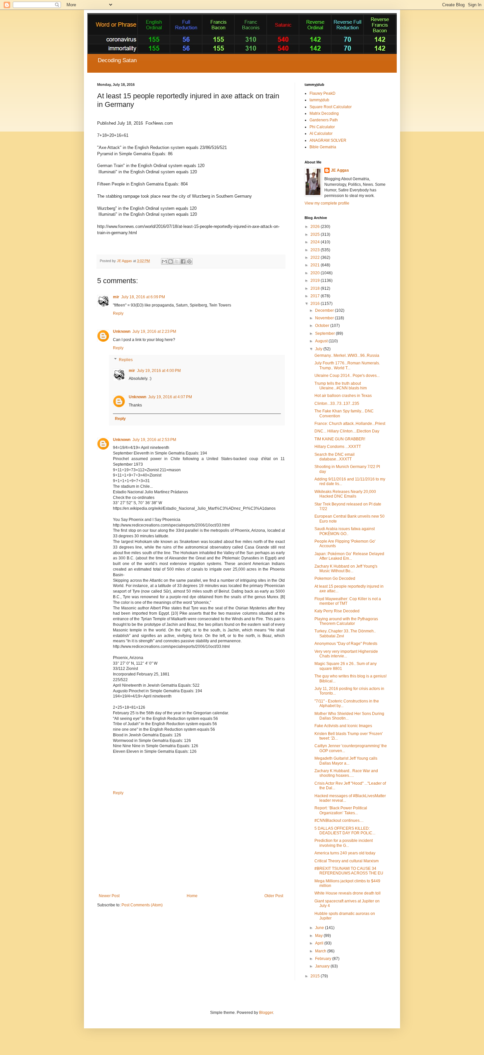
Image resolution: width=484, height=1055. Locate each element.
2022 (315, 257)
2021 (315, 265)
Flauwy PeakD (322, 93)
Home (192, 896)
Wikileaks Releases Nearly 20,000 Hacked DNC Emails (345, 494)
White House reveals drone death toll (347, 893)
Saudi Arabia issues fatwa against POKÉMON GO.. (344, 531)
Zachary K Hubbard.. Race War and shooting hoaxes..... (346, 773)
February (323, 958)
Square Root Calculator (330, 107)
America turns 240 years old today (344, 853)
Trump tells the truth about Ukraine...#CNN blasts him (340, 385)
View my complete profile (327, 203)
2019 (315, 280)
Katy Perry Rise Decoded (337, 611)
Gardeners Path (323, 120)
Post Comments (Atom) (142, 905)
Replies (126, 359)
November (325, 318)
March (321, 951)
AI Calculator (321, 133)
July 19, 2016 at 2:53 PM (154, 439)
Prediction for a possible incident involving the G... (343, 842)
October (322, 325)
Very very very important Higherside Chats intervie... (346, 653)
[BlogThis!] (170, 261)
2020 (315, 273)
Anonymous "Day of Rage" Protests (345, 643)
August (322, 341)
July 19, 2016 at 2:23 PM (154, 331)
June (320, 927)
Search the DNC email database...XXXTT (334, 456)
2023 (315, 250)
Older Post (273, 896)
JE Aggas (340, 170)
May (319, 935)
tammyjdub (319, 100)
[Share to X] (177, 261)
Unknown (121, 331)
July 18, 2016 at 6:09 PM (143, 297)
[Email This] (164, 261)
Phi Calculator (322, 127)
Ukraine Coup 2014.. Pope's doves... (347, 375)
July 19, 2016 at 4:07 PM (170, 397)
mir (116, 297)
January (323, 966)
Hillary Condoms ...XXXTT (337, 446)
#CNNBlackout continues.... (338, 820)
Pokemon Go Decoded (334, 578)
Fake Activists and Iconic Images (343, 726)
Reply (118, 313)
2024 (315, 242)
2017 (315, 296)
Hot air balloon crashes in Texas (343, 395)
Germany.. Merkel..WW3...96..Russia (346, 355)
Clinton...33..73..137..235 (336, 403)
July (319, 349)
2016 (315, 303)
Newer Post (109, 896)
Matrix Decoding (324, 113)
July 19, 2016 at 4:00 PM (159, 370)
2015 (315, 976)
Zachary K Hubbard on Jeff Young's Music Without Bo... (345, 568)
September (325, 333)
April (319, 943)
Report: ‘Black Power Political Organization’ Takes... (340, 810)
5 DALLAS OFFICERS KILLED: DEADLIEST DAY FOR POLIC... (344, 830)
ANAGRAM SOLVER (327, 140)
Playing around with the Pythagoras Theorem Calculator (346, 621)
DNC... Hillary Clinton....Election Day (346, 431)
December (325, 310)
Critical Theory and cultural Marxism (346, 861)
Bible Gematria (322, 147)
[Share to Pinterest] (189, 261)
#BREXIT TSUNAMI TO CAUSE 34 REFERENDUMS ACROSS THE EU (348, 870)
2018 (315, 288)
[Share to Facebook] (183, 261)
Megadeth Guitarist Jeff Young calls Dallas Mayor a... (345, 760)
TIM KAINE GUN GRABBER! (339, 439)
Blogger (266, 1012)
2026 (315, 226)
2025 (315, 234)
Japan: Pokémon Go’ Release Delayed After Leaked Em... (349, 556)
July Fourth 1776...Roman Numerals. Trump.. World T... (347, 365)
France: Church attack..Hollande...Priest (349, 423)
